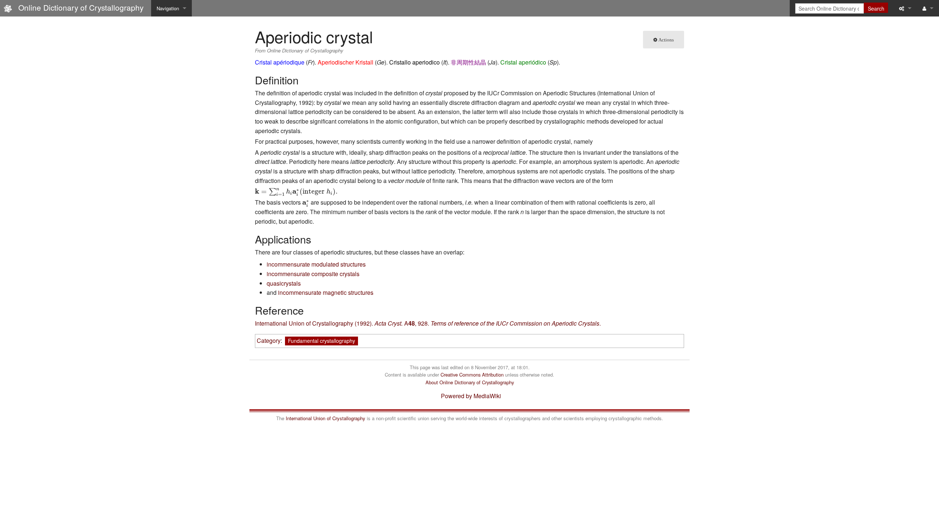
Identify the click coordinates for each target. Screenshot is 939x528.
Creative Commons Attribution (472, 374)
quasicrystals (284, 283)
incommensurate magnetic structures (325, 292)
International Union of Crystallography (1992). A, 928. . (428, 323)
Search (876, 8)
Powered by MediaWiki (471, 396)
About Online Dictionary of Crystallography (469, 382)
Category (269, 340)
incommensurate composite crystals (313, 274)
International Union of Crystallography (325, 418)
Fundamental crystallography (321, 340)
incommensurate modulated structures (316, 264)
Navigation (168, 8)
